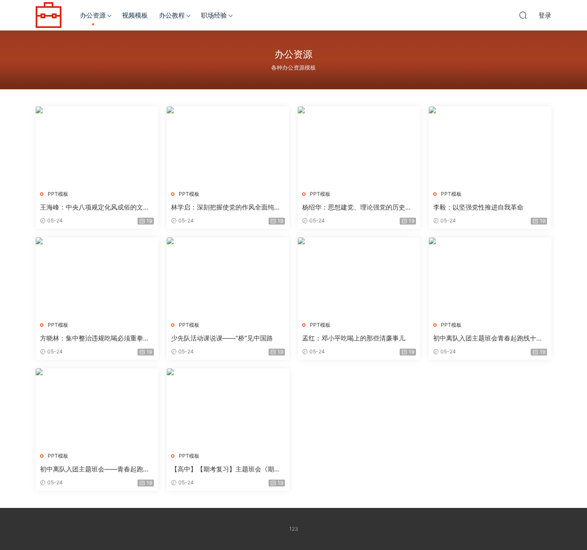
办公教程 (172, 15)
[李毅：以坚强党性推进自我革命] (490, 145)
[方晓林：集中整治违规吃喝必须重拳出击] (97, 276)
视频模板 (135, 15)
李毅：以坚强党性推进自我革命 (478, 207)
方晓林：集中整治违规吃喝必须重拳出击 (95, 338)
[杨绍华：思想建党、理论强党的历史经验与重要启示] (359, 145)
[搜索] (523, 15)
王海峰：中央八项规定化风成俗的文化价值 (95, 207)
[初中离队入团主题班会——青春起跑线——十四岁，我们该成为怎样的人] (97, 407)
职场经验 (214, 15)
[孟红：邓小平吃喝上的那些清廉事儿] (359, 276)
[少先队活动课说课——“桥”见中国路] (228, 276)
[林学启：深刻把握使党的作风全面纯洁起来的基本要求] (228, 145)
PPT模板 (58, 194)
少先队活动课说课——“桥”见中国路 (222, 338)
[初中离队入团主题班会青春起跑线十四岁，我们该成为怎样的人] (490, 276)
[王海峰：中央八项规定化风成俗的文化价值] (97, 145)
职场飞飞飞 (48, 15)
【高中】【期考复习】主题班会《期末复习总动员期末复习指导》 (226, 469)
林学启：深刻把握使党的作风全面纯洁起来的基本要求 (226, 207)
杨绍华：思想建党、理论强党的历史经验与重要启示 (357, 207)
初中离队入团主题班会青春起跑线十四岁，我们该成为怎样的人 (488, 338)
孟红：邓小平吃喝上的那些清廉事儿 (353, 338)
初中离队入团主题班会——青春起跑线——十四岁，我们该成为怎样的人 (95, 469)
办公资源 (93, 15)
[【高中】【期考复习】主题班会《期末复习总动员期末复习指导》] (228, 407)
